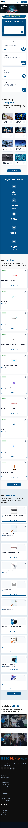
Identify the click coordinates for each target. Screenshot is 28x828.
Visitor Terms (4, 817)
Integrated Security (5, 782)
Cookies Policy (4, 814)
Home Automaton (5, 780)
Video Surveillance (5, 789)
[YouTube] (11, 768)
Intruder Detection (5, 784)
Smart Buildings (4, 793)
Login (17, 2)
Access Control (4, 775)
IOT (2, 791)
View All (13, 170)
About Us (3, 808)
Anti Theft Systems (5, 800)
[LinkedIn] (8, 768)
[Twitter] (5, 768)
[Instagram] (13, 768)
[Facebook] (2, 768)
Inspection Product (5, 798)
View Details (13, 285)
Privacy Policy (4, 810)
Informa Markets (16, 826)
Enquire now (15, 520)
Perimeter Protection (6, 786)
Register (24, 2)
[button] (26, 8)
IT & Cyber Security (5, 777)
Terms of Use (4, 812)
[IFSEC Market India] (6, 2)
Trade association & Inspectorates (9, 796)
